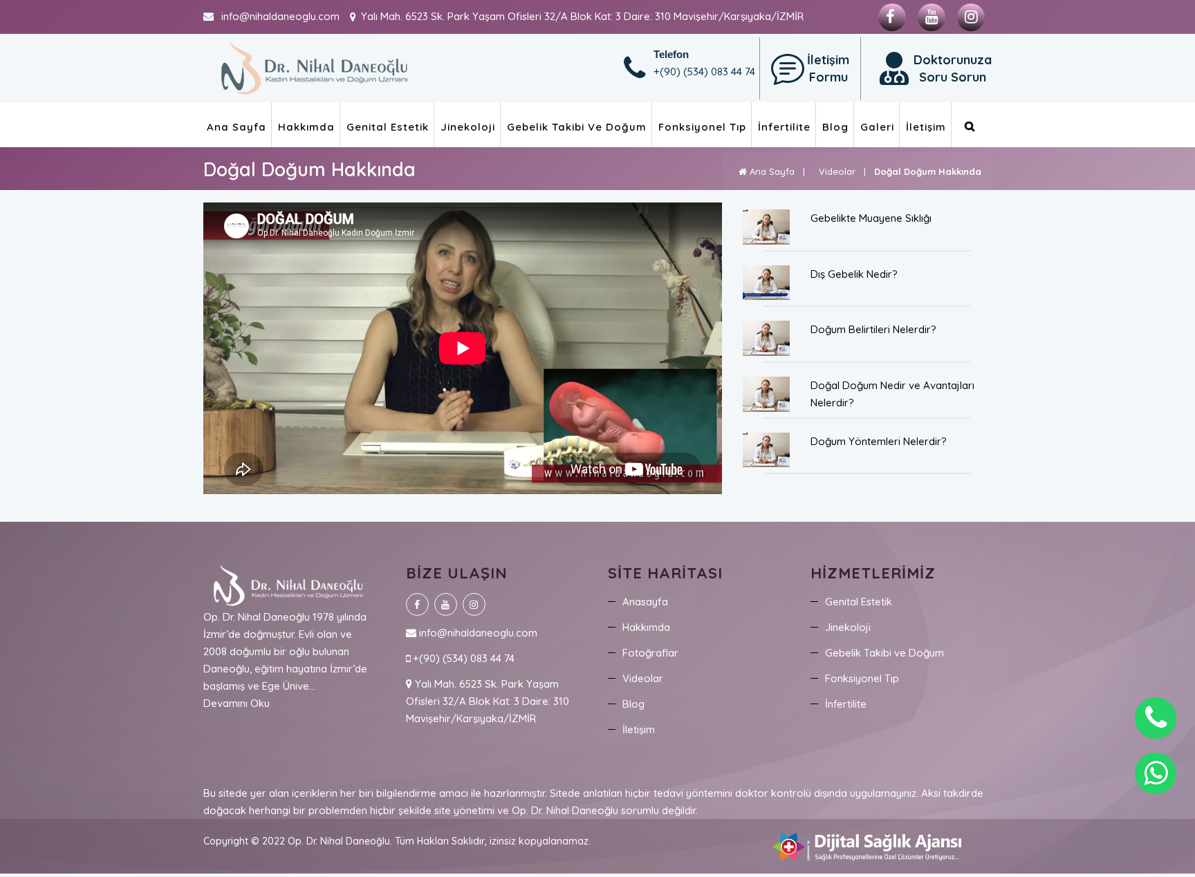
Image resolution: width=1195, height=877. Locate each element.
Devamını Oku (236, 703)
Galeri (877, 126)
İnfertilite (784, 126)
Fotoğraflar (650, 652)
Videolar (834, 171)
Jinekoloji (468, 126)
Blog (835, 126)
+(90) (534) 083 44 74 (462, 658)
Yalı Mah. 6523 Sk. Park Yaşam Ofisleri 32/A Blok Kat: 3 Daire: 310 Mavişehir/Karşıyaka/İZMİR (487, 701)
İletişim (926, 126)
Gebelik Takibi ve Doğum (577, 126)
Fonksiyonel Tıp (702, 126)
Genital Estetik (387, 126)
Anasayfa (645, 601)
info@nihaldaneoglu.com (476, 632)
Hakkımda (306, 126)
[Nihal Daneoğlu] (314, 67)
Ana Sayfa (236, 126)
